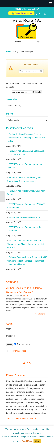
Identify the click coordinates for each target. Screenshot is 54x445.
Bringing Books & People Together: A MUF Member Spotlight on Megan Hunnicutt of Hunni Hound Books (27, 260)
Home (8, 52)
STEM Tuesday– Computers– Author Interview (24, 166)
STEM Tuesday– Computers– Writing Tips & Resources (27, 206)
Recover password (17, 351)
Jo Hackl (25, 296)
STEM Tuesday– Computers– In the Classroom (24, 229)
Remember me (23, 344)
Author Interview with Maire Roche (24, 217)
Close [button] (37, 441)
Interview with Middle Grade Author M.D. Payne (26, 193)
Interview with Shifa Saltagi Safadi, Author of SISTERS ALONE (26, 153)
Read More (27, 441)
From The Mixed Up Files (27, 29)
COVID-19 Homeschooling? (27, 9)
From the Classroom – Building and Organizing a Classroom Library (24, 179)
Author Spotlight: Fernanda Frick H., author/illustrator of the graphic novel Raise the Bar (26, 137)
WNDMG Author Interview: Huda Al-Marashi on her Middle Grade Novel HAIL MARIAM (25, 244)
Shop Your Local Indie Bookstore (21, 418)
